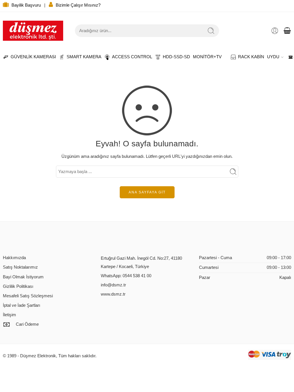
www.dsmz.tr (113, 294)
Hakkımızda (14, 257)
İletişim (9, 315)
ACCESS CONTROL (129, 57)
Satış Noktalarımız (20, 267)
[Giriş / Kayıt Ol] (275, 31)
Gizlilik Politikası (18, 286)
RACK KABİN (248, 57)
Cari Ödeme (27, 324)
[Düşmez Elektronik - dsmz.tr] (33, 31)
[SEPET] (287, 31)
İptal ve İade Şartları (21, 305)
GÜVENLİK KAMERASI (30, 57)
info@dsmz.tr (113, 285)
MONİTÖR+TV (207, 57)
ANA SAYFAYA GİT (147, 192)
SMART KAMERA (81, 57)
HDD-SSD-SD (173, 57)
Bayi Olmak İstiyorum (23, 277)
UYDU (273, 57)
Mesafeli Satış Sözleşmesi (28, 296)
